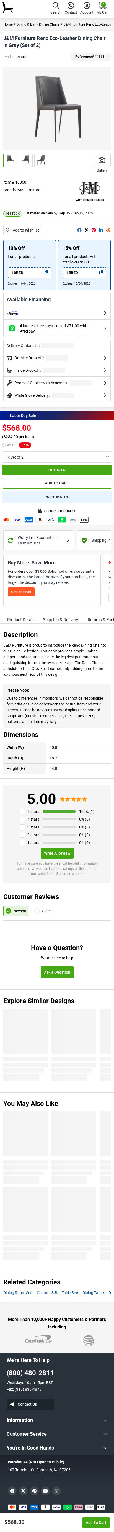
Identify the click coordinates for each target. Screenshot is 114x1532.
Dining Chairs (49, 24)
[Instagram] (56, 1490)
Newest (19, 911)
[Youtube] (45, 1490)
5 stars (33, 811)
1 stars (33, 842)
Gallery (102, 170)
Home (8, 24)
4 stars (33, 819)
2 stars (33, 835)
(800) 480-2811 (30, 1373)
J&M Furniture (27, 190)
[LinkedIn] (101, 230)
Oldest (47, 911)
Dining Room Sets (18, 1292)
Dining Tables (93, 1292)
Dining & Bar (25, 24)
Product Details (15, 57)
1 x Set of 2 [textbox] (14, 457)
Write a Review (57, 853)
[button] (55, 9)
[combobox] (57, 457)
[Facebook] (79, 230)
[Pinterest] (93, 230)
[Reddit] (108, 230)
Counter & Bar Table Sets (58, 1292)
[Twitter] (86, 230)
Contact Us (27, 1404)
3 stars (33, 827)
